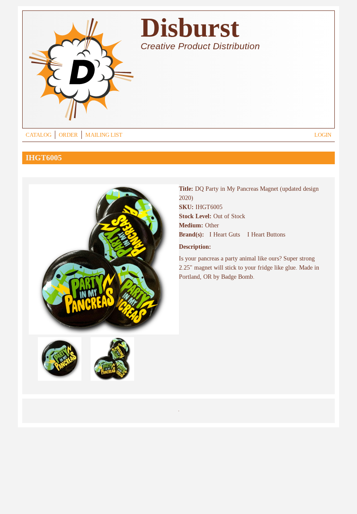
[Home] (81, 121)
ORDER (68, 135)
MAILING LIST (103, 135)
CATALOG (38, 135)
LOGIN (322, 135)
